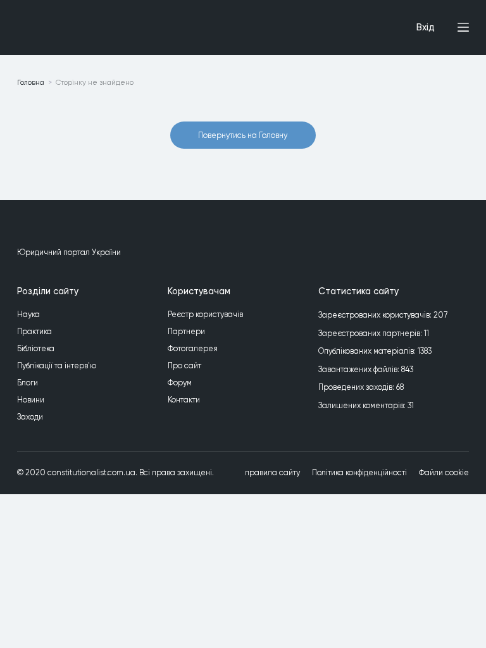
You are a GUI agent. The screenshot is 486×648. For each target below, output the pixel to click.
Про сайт (184, 365)
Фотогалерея (193, 348)
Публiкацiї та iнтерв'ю (56, 365)
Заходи (30, 416)
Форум (180, 382)
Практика (34, 331)
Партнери (186, 331)
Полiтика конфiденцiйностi (359, 472)
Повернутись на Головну (242, 135)
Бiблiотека (35, 348)
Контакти (184, 399)
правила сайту (272, 472)
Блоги (27, 382)
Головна (30, 82)
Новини (30, 399)
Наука (28, 314)
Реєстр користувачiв (205, 314)
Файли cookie (444, 472)
